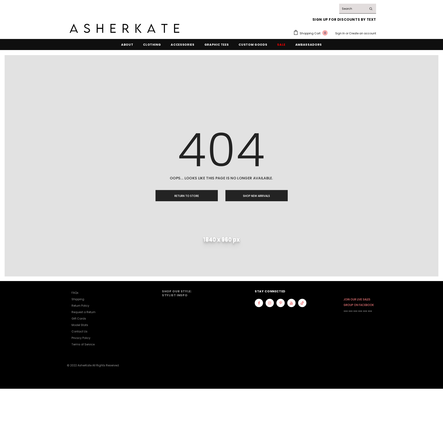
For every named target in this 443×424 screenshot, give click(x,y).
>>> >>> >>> (350, 311)
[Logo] (124, 28)
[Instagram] (270, 303)
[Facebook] (259, 303)
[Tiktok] (302, 303)
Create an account (362, 33)
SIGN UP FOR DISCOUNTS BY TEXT (344, 19)
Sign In (340, 33)
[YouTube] (291, 303)
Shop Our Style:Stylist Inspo (177, 293)
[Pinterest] (280, 303)
